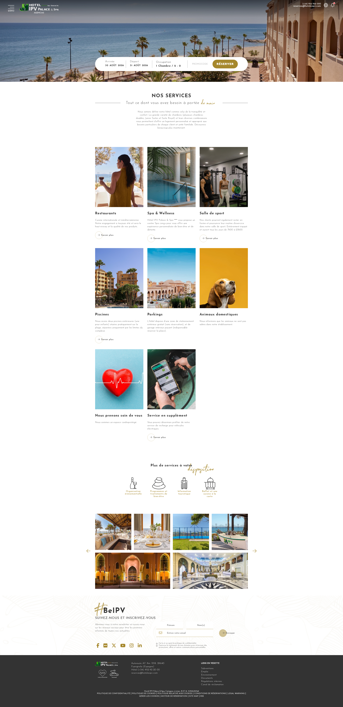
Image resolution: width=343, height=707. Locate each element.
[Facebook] (98, 646)
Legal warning (236, 694)
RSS (202, 696)
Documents (207, 678)
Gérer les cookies (149, 696)
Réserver (225, 64)
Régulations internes (211, 681)
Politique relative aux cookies (175, 694)
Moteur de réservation (174, 696)
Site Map (193, 696)
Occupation (163, 62)
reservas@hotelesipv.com (307, 6)
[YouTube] (123, 646)
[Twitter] (115, 646)
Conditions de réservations (210, 694)
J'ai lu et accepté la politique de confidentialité (177, 643)
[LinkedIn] (140, 646)
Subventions (207, 668)
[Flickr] (106, 646)
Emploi (204, 672)
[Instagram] (132, 646)
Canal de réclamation (212, 684)
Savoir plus (107, 235)
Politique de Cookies (144, 694)
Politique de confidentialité (113, 694)
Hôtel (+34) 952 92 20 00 (145, 670)
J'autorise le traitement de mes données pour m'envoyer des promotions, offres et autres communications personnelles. (183, 646)
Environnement (209, 675)
